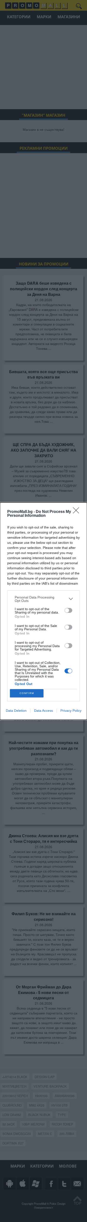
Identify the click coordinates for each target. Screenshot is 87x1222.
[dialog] (43, 611)
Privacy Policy (70, 710)
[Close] (77, 512)
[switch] (68, 610)
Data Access (43, 710)
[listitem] (43, 599)
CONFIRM (27, 693)
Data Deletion (16, 710)
